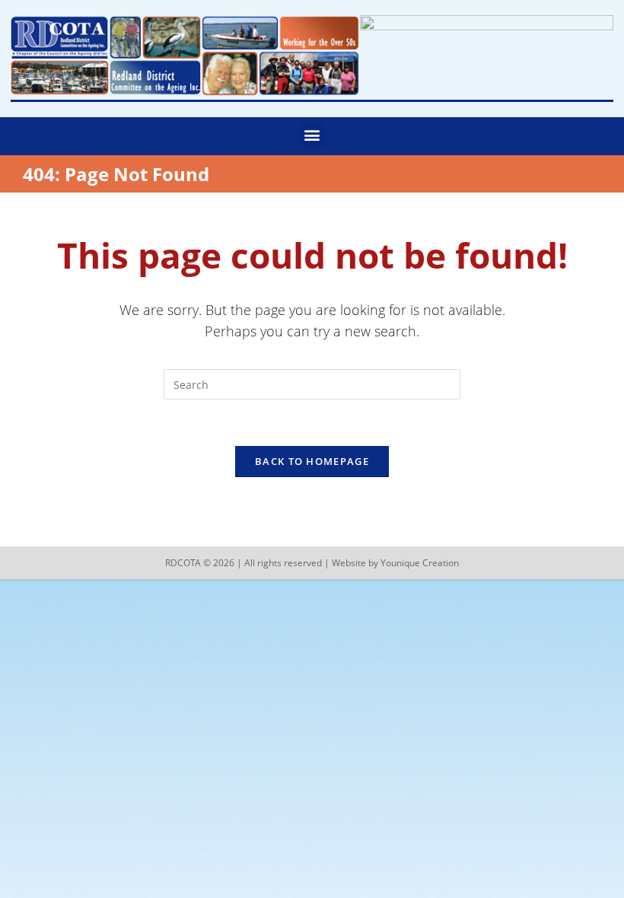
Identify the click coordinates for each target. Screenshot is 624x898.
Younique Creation (419, 562)
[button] (312, 135)
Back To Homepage (312, 461)
